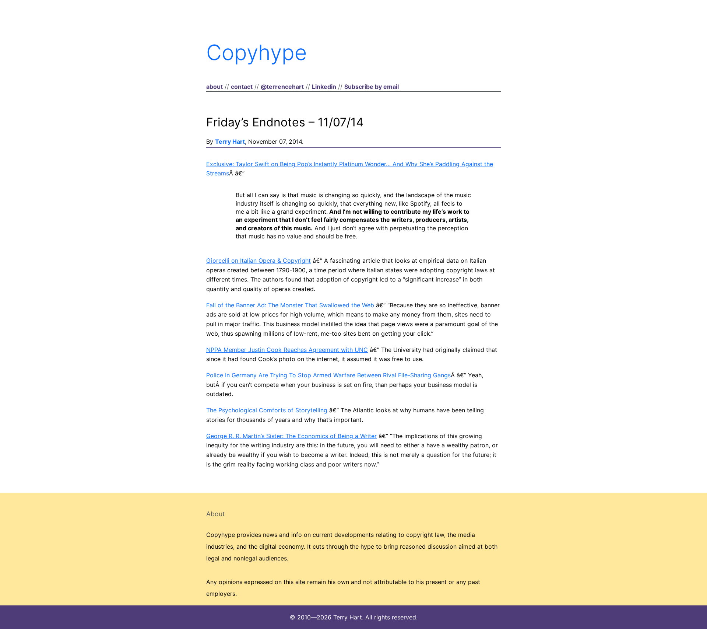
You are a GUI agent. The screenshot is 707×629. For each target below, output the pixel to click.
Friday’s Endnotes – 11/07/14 (285, 122)
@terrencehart (282, 86)
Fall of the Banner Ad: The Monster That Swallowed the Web (290, 305)
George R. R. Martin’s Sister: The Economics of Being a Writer (291, 436)
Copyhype (256, 52)
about (214, 86)
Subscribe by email (371, 86)
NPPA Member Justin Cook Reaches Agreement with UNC (287, 349)
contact (242, 86)
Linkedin (324, 86)
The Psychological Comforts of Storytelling (266, 410)
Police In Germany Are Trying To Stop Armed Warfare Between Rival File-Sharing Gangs (328, 375)
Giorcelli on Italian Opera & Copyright (258, 260)
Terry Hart (230, 141)
